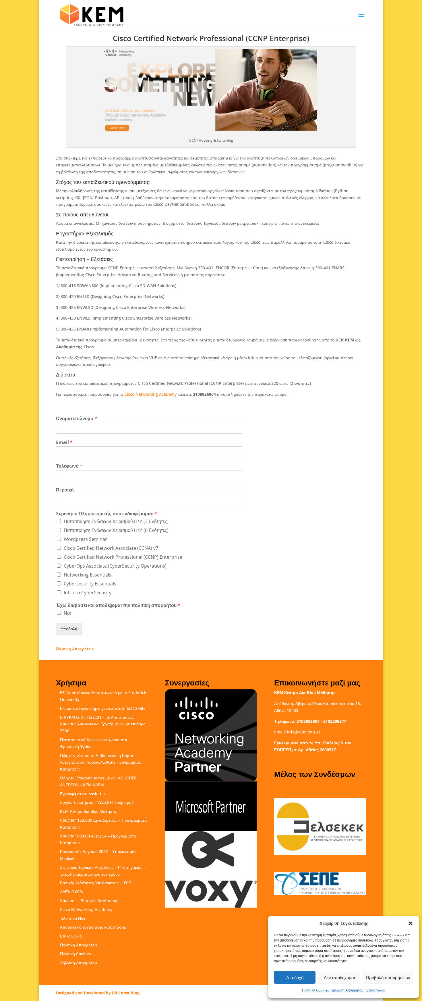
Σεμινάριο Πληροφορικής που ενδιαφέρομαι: (106, 514)
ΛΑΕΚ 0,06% (71, 891)
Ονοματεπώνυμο (76, 419)
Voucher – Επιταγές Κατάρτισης (89, 900)
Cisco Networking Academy (150, 394)
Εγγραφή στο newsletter (82, 793)
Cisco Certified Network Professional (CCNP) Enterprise (123, 557)
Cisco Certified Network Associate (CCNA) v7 (111, 548)
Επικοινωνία (375, 990)
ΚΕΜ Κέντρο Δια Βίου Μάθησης (88, 811)
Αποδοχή (294, 977)
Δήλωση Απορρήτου (347, 990)
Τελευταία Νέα (72, 918)
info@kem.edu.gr (303, 732)
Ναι (67, 613)
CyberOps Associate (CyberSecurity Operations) (115, 566)
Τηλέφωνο (69, 466)
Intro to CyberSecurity (87, 592)
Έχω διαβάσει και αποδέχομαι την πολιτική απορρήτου (118, 605)
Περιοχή (65, 490)
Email (64, 442)
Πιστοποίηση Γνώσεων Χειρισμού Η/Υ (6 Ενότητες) (116, 530)
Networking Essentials (87, 575)
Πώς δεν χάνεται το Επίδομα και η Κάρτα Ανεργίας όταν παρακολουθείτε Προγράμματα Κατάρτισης (101, 762)
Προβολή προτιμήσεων (388, 977)
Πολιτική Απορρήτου (74, 649)
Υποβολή (69, 628)
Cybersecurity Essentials (90, 584)
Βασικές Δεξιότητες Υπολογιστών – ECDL (96, 882)
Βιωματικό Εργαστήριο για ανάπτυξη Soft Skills (102, 708)
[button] (410, 923)
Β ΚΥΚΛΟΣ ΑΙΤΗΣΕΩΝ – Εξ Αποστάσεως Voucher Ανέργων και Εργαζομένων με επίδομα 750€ (103, 724)
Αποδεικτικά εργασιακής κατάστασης (93, 927)
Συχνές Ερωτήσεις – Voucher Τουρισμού (97, 802)
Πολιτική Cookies (315, 990)
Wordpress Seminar (85, 539)
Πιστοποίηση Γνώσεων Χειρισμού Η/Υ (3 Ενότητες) (116, 521)
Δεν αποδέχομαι (339, 977)
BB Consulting (126, 993)
